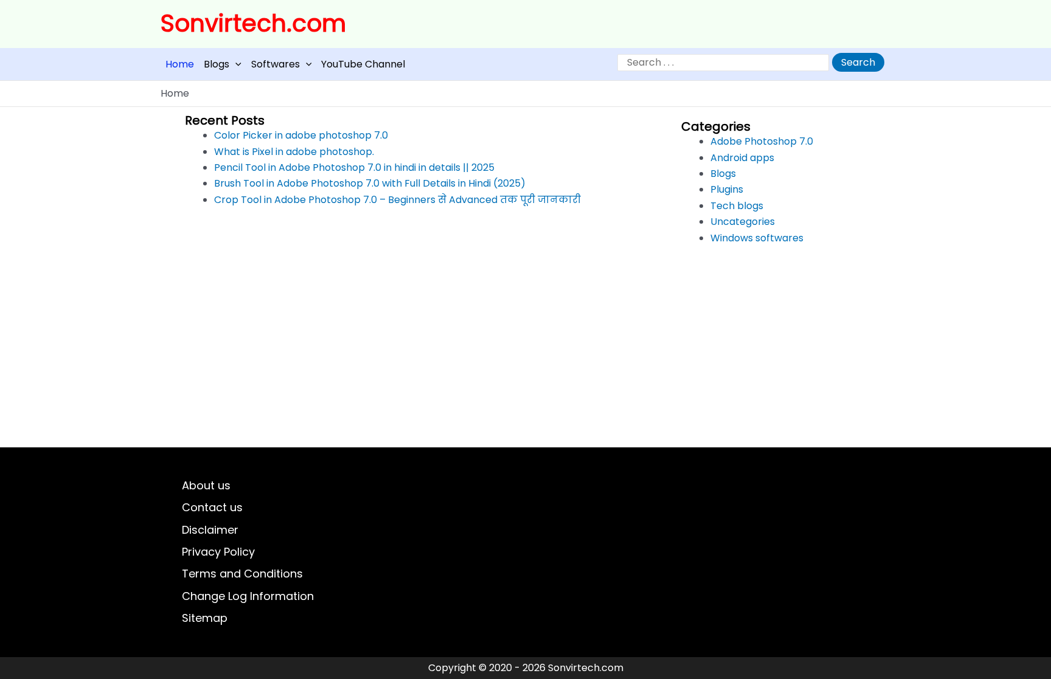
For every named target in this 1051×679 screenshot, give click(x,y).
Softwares (275, 64)
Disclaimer (210, 529)
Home (179, 64)
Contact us (212, 507)
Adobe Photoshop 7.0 (761, 141)
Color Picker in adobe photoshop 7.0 (301, 135)
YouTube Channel (363, 64)
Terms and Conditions (242, 573)
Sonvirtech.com (253, 23)
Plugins (726, 189)
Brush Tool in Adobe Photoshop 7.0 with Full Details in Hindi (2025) (370, 183)
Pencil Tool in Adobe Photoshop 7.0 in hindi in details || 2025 (354, 167)
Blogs (216, 64)
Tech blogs (736, 206)
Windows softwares (756, 238)
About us (206, 485)
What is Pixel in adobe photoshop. (294, 152)
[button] (235, 64)
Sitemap (204, 618)
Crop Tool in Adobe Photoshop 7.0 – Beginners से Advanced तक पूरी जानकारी (397, 200)
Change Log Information (248, 596)
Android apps (742, 158)
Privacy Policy (218, 551)
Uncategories (742, 222)
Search (858, 62)
